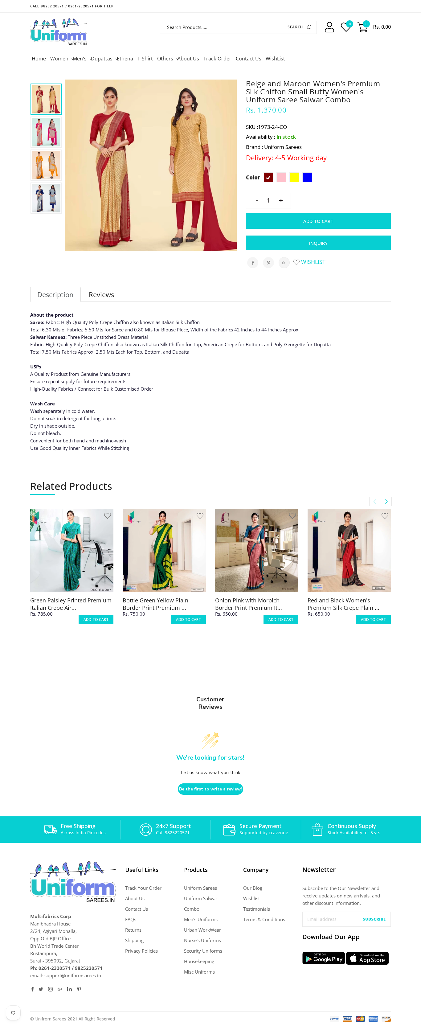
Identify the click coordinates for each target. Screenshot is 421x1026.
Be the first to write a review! (210, 789)
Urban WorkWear (202, 930)
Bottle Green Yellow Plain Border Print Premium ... (155, 604)
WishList (275, 58)
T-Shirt (145, 58)
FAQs (130, 919)
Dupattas (102, 58)
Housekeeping (199, 961)
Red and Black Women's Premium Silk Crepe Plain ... (343, 604)
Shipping (134, 940)
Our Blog (252, 888)
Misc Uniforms (199, 972)
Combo (191, 909)
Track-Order (217, 58)
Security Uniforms (203, 951)
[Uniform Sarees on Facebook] (32, 989)
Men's (80, 58)
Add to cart (318, 221)
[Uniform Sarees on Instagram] (50, 989)
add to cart (96, 619)
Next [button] (386, 501)
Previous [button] (374, 501)
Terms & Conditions (264, 919)
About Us (188, 58)
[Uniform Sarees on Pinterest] (79, 989)
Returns (133, 930)
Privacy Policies (141, 951)
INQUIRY (318, 243)
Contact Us (248, 58)
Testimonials (256, 909)
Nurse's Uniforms (202, 940)
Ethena (125, 58)
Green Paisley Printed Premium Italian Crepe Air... (71, 604)
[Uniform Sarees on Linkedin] (69, 989)
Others (166, 58)
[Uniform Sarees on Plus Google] (60, 989)
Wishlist (312, 261)
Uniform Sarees (200, 888)
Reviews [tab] (101, 294)
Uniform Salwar (200, 898)
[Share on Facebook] (252, 262)
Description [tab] (55, 294)
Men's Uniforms (201, 919)
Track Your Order (143, 888)
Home (39, 58)
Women (60, 58)
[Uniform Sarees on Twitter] (41, 989)
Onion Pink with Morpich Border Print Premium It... (248, 604)
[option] (46, 99)
